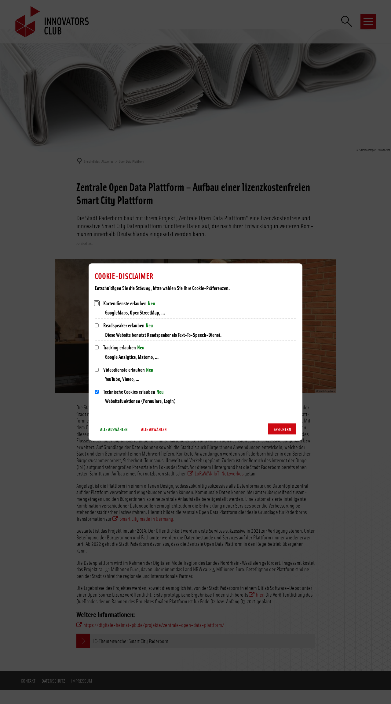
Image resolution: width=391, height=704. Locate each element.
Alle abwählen (153, 429)
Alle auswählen (113, 429)
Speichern (282, 429)
